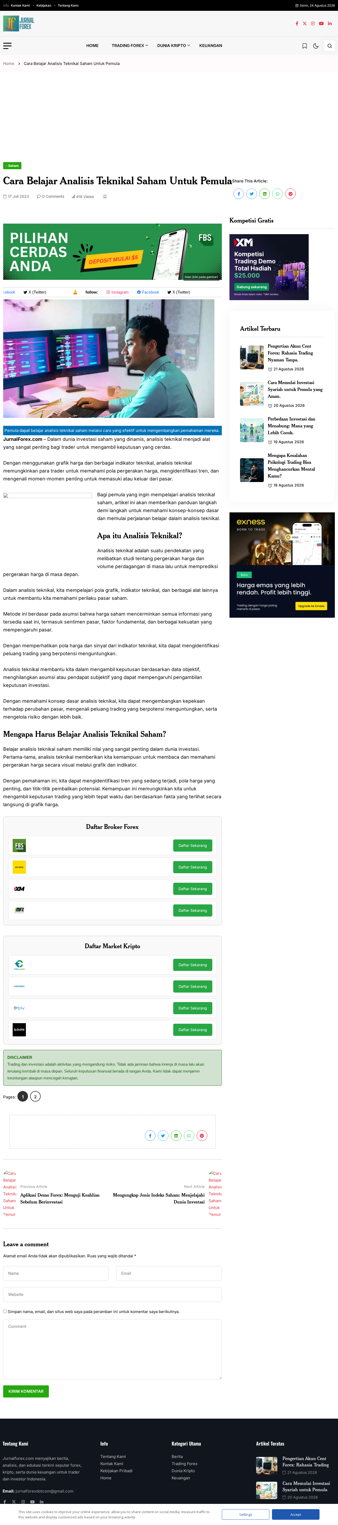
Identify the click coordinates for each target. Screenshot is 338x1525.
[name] (19, 23)
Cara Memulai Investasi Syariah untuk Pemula (306, 1486)
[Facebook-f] (5, 1502)
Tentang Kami (68, 5)
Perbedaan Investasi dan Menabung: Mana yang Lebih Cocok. (291, 425)
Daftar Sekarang (193, 845)
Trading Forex (128, 45)
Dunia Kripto (171, 45)
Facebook (143, 292)
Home (92, 45)
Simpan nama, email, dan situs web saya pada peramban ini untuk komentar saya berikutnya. (94, 1311)
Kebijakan (43, 5)
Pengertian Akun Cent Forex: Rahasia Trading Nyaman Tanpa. (290, 352)
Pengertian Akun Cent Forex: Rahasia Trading (306, 1461)
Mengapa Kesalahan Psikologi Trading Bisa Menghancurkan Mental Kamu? (291, 465)
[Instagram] (23, 1502)
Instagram (112, 292)
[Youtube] (32, 1502)
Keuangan (210, 45)
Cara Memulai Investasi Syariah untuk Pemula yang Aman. (295, 389)
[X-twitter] (14, 1502)
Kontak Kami (20, 5)
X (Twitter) (30, 292)
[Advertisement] (169, 122)
